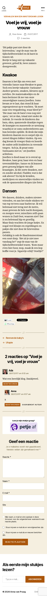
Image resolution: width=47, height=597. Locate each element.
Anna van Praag (18, 591)
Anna (19, 34)
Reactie (7, 457)
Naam (6, 481)
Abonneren (34, 579)
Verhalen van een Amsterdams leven (23, 16)
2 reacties (25, 38)
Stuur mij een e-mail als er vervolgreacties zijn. (25, 527)
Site (4, 505)
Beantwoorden (10, 384)
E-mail (6, 493)
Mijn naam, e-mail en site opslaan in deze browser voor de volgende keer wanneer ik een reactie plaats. (24, 519)
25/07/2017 (32, 34)
